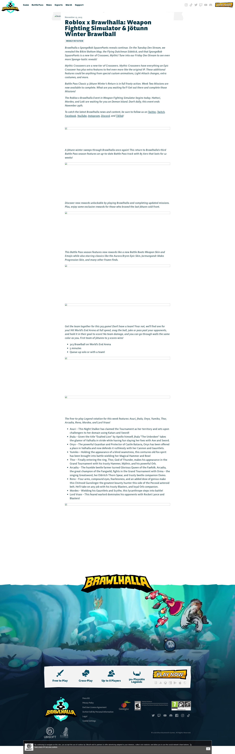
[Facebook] (176, 716)
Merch (69, 5)
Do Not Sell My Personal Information (97, 712)
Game (26, 5)
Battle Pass (37, 5)
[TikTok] (191, 4)
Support (79, 5)
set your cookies (51, 747)
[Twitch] (200, 4)
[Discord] (210, 4)
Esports (59, 5)
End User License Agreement (94, 707)
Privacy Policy (88, 703)
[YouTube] (205, 4)
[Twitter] (196, 4)
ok (208, 748)
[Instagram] (186, 4)
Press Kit (86, 698)
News (49, 5)
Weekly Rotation (74, 41)
